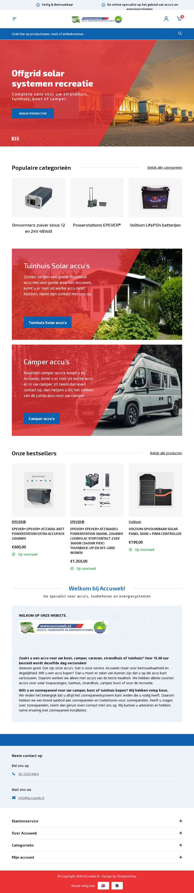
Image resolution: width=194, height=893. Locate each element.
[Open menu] (15, 19)
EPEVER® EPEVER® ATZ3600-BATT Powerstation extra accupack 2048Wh (38, 533)
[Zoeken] (180, 34)
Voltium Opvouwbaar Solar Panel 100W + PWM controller (155, 531)
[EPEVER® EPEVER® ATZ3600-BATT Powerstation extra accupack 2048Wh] (39, 490)
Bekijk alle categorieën (164, 167)
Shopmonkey (126, 876)
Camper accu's (42, 418)
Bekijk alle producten (166, 453)
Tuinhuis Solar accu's (48, 322)
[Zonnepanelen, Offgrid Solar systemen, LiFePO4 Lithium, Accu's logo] (97, 19)
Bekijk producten (33, 113)
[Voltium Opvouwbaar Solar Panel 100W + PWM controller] (155, 490)
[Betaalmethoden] (103, 885)
